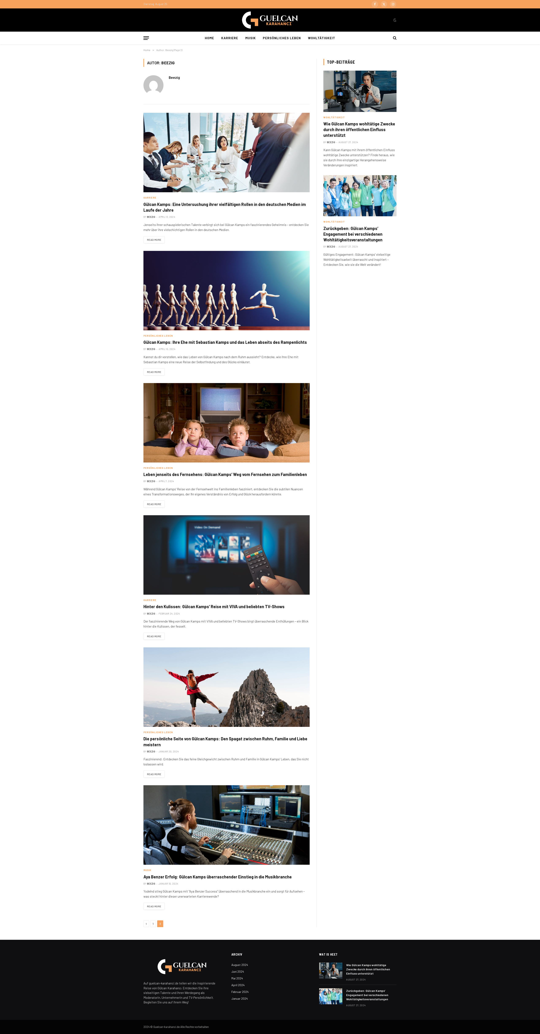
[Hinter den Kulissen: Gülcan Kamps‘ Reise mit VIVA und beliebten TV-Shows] (226, 555)
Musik (250, 38)
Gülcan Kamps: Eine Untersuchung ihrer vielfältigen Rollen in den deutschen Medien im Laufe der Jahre (224, 207)
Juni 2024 (237, 971)
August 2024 (239, 965)
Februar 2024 (240, 992)
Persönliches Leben (282, 38)
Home (209, 38)
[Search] (394, 38)
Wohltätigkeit (321, 38)
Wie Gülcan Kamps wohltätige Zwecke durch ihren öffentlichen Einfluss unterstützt (359, 129)
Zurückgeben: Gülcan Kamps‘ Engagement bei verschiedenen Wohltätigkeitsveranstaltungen (352, 234)
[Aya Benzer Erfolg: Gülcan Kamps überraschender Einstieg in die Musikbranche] (226, 825)
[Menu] (146, 38)
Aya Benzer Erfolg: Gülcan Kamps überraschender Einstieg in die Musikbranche (217, 876)
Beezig (174, 77)
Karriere (229, 38)
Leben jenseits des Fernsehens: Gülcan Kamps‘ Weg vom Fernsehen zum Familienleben (225, 474)
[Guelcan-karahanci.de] (270, 20)
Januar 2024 (239, 998)
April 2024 (238, 985)
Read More (154, 239)
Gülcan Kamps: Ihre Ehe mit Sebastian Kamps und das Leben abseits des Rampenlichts (225, 342)
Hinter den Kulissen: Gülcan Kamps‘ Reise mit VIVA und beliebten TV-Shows (214, 606)
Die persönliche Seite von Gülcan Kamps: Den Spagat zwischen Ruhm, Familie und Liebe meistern (225, 741)
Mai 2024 (237, 978)
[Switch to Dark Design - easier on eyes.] (394, 20)
